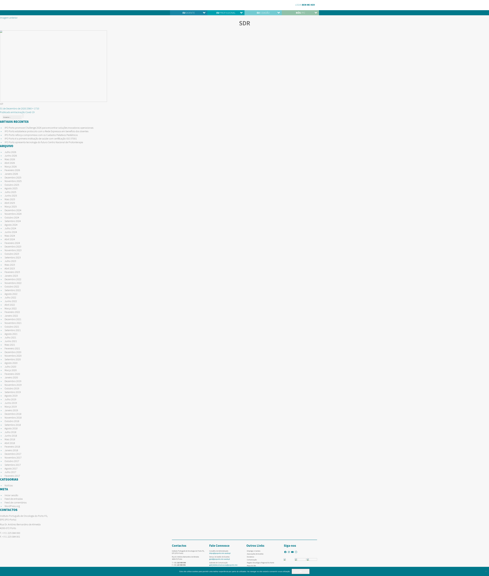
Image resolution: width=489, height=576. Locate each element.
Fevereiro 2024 (12, 243)
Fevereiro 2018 (12, 446)
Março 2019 (11, 406)
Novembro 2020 (13, 355)
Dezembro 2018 (13, 413)
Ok (300, 571)
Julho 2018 (10, 432)
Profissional (225, 12)
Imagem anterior (9, 17)
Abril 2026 (10, 162)
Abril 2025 (10, 202)
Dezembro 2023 (13, 246)
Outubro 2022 (12, 286)
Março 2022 (11, 308)
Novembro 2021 (13, 322)
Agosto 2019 (11, 395)
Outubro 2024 (12, 217)
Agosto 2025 (11, 188)
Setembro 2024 (13, 221)
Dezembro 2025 (13, 177)
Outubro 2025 (12, 184)
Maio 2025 (10, 199)
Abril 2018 (10, 443)
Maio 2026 (10, 159)
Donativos (250, 557)
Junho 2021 (11, 341)
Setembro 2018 (13, 424)
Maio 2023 (10, 264)
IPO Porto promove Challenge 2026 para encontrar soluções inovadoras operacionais (49, 127)
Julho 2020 (10, 366)
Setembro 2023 (13, 257)
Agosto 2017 (11, 468)
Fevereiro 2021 (12, 348)
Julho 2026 (10, 152)
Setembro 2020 (13, 359)
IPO (300, 12)
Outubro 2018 (12, 421)
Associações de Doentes (255, 554)
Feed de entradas (14, 498)
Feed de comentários (16, 502)
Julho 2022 (10, 297)
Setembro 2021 (13, 330)
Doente (188, 12)
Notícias (9, 485)
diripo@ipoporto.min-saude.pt (219, 553)
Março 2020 (11, 370)
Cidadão (263, 12)
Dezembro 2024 (13, 210)
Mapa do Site (251, 566)
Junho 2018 (11, 435)
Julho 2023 (10, 261)
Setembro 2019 (13, 392)
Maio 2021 (10, 344)
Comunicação (252, 560)
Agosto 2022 (11, 293)
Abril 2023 (10, 268)
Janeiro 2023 (11, 275)
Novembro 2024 (13, 213)
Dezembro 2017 (13, 453)
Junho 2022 (11, 301)
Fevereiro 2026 (12, 170)
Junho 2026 (11, 155)
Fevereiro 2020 (12, 373)
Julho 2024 (10, 228)
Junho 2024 (11, 232)
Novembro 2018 (13, 417)
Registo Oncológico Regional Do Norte (260, 563)
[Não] (486, 571)
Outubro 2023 (12, 253)
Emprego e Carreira (253, 551)
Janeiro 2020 (11, 377)
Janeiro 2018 (11, 450)
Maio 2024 (10, 235)
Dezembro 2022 (13, 279)
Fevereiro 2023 (12, 272)
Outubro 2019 (12, 388)
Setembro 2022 (13, 290)
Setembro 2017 (13, 464)
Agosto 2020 (11, 362)
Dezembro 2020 (13, 352)
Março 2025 (11, 206)
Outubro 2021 (12, 326)
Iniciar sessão (11, 495)
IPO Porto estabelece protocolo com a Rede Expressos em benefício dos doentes (47, 131)
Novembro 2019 (13, 384)
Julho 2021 (10, 337)
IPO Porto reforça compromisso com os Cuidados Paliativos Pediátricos (41, 135)
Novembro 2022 (13, 282)
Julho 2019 (10, 399)
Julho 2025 (10, 192)
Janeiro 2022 (11, 315)
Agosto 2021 (11, 333)
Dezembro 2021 (13, 319)
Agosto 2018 (11, 428)
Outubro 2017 (12, 461)
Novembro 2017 (13, 457)
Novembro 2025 (13, 181)
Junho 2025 (11, 195)
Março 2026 (11, 166)
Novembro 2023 (13, 250)
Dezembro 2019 (13, 381)
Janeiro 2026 (11, 173)
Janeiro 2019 (11, 410)
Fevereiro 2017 (12, 475)
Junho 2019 (11, 402)
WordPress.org (12, 506)
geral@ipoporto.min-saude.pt (219, 559)
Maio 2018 (10, 439)
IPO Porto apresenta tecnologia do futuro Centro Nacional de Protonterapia (44, 142)
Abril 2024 (10, 239)
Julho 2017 (10, 472)
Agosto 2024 (11, 224)
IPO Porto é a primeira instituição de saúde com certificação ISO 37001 (41, 138)
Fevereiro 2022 (12, 312)
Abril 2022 (10, 304)
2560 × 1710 (33, 108)
